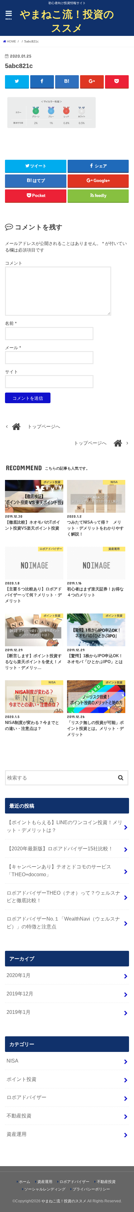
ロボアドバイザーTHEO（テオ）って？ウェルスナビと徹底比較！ (63, 896)
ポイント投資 (21, 1079)
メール (13, 347)
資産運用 (16, 1134)
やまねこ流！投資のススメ (67, 21)
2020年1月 (19, 975)
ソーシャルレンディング (44, 1189)
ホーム (24, 1182)
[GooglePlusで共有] (92, 81)
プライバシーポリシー (91, 1189)
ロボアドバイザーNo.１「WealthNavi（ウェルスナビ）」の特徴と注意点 (63, 922)
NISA (12, 1060)
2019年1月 (19, 1012)
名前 (11, 323)
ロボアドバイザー (26, 1097)
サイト (11, 371)
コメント (13, 263)
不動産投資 (19, 1115)
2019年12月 (20, 993)
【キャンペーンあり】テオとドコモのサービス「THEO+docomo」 (59, 870)
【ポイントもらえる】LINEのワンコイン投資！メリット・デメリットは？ (64, 826)
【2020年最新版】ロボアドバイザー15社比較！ (60, 848)
